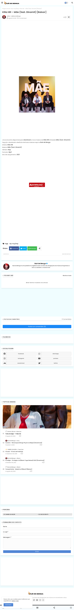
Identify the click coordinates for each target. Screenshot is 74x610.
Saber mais (15, 601)
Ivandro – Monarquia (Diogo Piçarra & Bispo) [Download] (23, 443)
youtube (55, 358)
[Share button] (39, 248)
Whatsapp (33, 248)
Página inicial (6, 8)
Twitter (24, 248)
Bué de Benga (40, 263)
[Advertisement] (37, 61)
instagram (21, 358)
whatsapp (56, 353)
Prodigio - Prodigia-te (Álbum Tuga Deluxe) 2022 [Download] (24, 460)
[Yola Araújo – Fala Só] (37, 416)
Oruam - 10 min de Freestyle (14, 451)
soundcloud (20, 363)
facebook (21, 353)
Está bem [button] (8, 605)
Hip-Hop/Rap (15, 8)
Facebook (15, 248)
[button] (72, 3)
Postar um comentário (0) (37, 326)
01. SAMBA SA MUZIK (9, 514)
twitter (56, 363)
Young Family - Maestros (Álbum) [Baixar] (18, 469)
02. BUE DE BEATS (43, 514)
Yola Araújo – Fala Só (13, 434)
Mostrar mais (67, 275)
